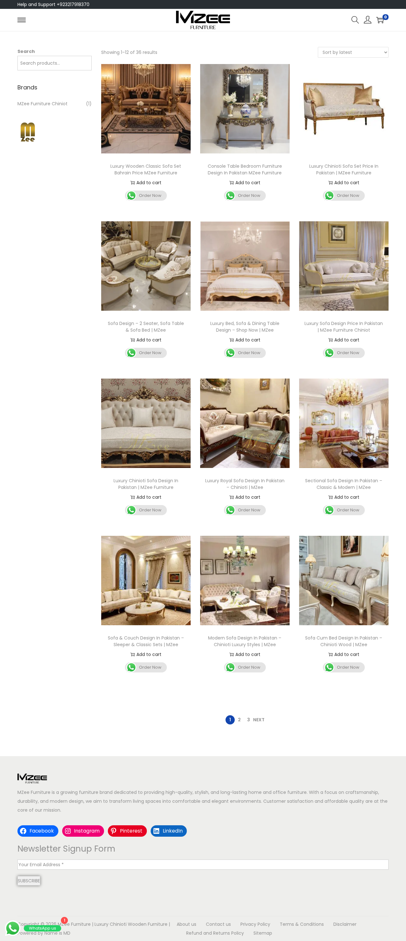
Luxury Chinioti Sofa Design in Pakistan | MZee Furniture (146, 483)
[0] (380, 20)
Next (259, 720)
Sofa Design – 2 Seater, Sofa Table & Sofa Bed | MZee (146, 326)
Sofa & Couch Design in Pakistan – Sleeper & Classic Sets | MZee (146, 641)
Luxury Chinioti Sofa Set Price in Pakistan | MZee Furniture (343, 169)
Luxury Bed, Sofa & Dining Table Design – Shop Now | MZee (244, 326)
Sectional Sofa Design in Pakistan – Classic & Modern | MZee (343, 483)
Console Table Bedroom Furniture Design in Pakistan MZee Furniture (245, 169)
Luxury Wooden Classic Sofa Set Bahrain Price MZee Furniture (145, 169)
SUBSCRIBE (29, 881)
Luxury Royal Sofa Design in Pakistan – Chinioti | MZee (245, 483)
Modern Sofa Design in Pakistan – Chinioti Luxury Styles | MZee (244, 641)
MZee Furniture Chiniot (42, 104)
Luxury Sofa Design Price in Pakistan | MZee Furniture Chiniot (343, 326)
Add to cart (148, 182)
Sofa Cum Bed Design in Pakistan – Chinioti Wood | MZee (343, 641)
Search (26, 51)
